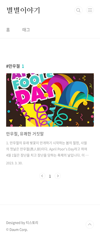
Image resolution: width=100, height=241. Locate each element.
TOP (90, 224)
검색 (78, 10)
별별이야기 (23, 10)
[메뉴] (90, 10)
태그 (26, 29)
